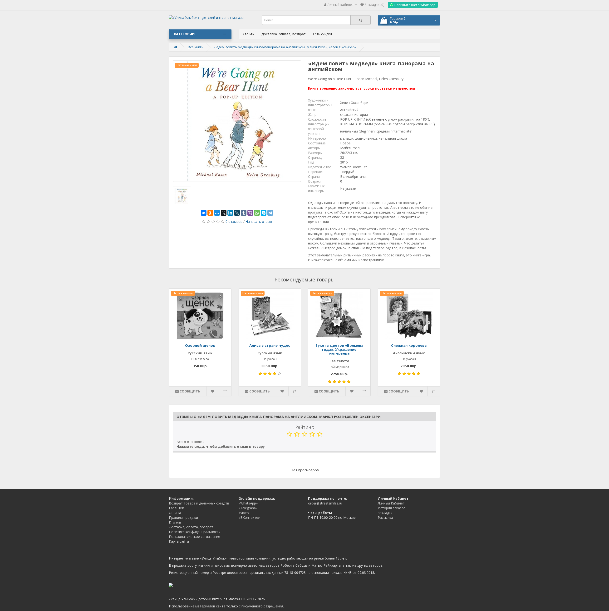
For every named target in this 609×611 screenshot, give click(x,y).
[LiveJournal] (237, 213)
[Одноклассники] (210, 213)
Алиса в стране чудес (269, 345)
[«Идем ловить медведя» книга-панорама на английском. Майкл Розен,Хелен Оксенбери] (237, 121)
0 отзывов (234, 221)
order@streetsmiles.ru (325, 503)
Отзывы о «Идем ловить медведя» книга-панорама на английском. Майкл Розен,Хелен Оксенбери (279, 416)
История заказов (392, 508)
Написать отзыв (259, 221)
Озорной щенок (200, 345)
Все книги (195, 47)
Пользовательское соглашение (194, 536)
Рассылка (385, 517)
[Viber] (250, 213)
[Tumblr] (243, 213)
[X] (223, 213)
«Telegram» (248, 508)
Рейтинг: (304, 427)
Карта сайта (179, 541)
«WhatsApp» (248, 503)
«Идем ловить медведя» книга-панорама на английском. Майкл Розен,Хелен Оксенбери (285, 47)
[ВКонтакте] (203, 213)
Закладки (385, 512)
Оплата (175, 512)
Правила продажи (183, 517)
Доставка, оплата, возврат (283, 34)
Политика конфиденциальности (195, 532)
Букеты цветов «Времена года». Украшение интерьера (339, 349)
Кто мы (248, 34)
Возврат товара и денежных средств (199, 503)
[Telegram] (270, 213)
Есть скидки (322, 34)
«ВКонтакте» (249, 517)
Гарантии (176, 508)
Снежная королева (409, 345)
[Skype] (263, 213)
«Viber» (244, 512)
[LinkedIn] (230, 213)
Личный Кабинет (391, 503)
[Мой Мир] (217, 213)
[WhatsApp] (257, 213)
